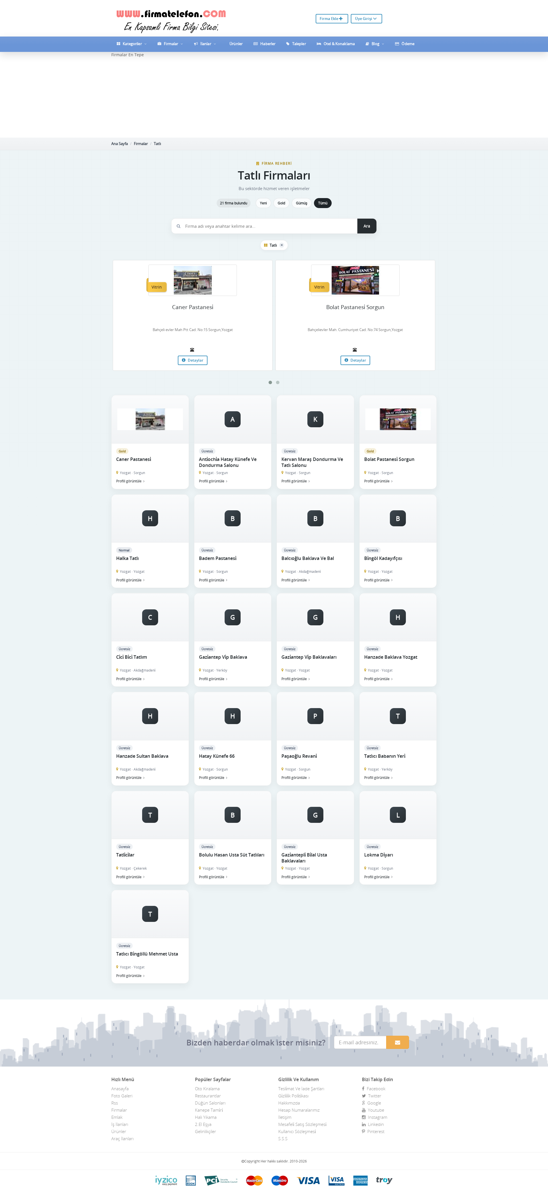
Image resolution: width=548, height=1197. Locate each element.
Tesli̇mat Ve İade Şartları (301, 1088)
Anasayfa (120, 1088)
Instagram (376, 1117)
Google (373, 1103)
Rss (114, 1103)
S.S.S (282, 1138)
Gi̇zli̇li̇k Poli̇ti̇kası (293, 1096)
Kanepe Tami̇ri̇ (209, 1110)
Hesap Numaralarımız (299, 1110)
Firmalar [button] (171, 43)
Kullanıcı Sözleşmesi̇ (297, 1131)
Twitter (373, 1096)
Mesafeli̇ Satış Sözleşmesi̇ (302, 1124)
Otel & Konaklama (339, 43)
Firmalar (141, 143)
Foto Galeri (121, 1096)
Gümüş (301, 203)
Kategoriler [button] (132, 43)
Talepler (298, 43)
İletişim (284, 1117)
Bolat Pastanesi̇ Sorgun (355, 307)
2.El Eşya (203, 1124)
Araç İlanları (122, 1138)
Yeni (263, 203)
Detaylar (195, 360)
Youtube (375, 1110)
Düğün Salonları (210, 1103)
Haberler (267, 43)
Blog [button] (375, 43)
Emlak (116, 1117)
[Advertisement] (274, 98)
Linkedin (375, 1124)
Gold (281, 203)
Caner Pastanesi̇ (192, 307)
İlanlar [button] (206, 43)
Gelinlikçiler (205, 1131)
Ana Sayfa (119, 143)
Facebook (374, 1088)
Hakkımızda (289, 1103)
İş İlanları (119, 1124)
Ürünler (236, 43)
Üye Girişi (364, 18)
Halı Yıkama (206, 1117)
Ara (367, 226)
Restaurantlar (208, 1096)
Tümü (322, 203)
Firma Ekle (329, 18)
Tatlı (157, 143)
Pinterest (374, 1131)
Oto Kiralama (207, 1088)
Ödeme (407, 43)
